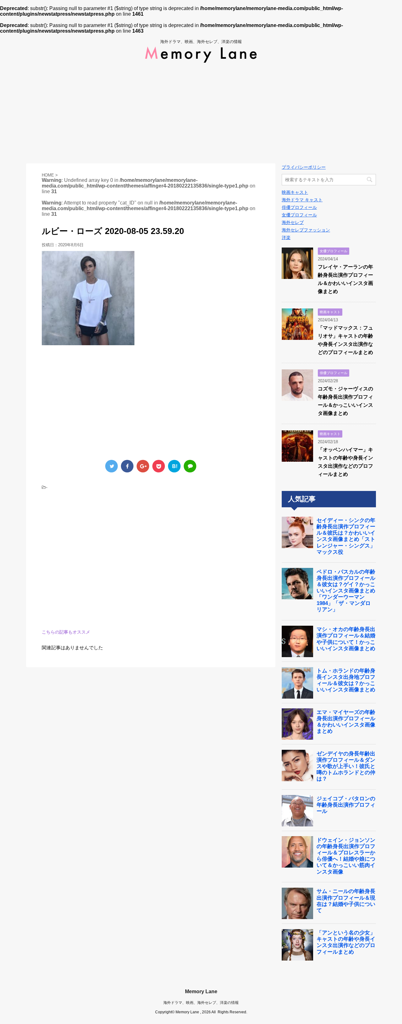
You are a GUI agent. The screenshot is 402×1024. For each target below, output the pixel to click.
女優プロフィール (299, 214)
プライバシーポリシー (304, 167)
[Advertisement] (201, 113)
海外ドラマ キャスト (302, 199)
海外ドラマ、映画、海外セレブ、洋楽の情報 (201, 1002)
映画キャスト (295, 192)
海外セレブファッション (306, 229)
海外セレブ (293, 222)
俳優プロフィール (299, 207)
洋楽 (286, 237)
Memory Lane (201, 991)
